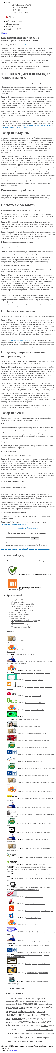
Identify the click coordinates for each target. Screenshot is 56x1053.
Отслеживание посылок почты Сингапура (38, 791)
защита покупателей (42, 549)
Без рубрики (15, 600)
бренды (17, 1007)
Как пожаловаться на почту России (36, 775)
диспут (14, 549)
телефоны (22, 1042)
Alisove (12, 17)
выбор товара (26, 1011)
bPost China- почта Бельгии (34, 897)
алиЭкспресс (30, 1003)
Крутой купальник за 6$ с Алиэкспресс (37, 740)
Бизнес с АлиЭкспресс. (24, 998)
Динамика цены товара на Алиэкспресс (37, 832)
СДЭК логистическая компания (35, 864)
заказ (38, 1015)
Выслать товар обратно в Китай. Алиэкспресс (40, 768)
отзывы (13, 1030)
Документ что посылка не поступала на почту (40, 754)
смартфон (44, 1037)
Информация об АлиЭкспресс (22, 606)
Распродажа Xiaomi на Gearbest (35, 904)
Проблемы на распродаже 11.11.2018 (26, 719)
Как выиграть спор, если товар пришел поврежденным (32, 673)
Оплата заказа (16, 616)
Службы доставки (18, 625)
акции (19, 1003)
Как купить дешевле (18, 608)
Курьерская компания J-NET (34, 761)
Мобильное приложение (20, 610)
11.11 (8, 998)
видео (23, 1008)
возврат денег (6, 549)
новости (38, 1021)
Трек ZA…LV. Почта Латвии (34, 925)
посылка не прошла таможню (21, 340)
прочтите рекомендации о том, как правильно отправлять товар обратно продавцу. (27, 126)
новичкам (4, 551)
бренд (9, 1007)
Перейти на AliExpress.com (28, 528)
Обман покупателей (18, 614)
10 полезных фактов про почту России (37, 952)
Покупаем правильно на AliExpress (24, 621)
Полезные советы (17, 623)
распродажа (49, 1033)
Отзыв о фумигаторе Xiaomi (34, 680)
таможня (11, 1041)
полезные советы (20, 551)
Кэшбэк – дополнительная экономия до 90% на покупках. (33, 867)
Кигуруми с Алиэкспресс (33, 726)
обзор (47, 1021)
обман (11, 551)
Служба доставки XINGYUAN (35, 670)
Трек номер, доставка (19, 627)
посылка (12, 1033)
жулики (31, 549)
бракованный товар (45, 1004)
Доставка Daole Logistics (33, 918)
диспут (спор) (23, 549)
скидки (9, 1038)
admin (21, 45)
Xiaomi (13, 998)
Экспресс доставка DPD (33, 696)
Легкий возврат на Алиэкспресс (24, 654)
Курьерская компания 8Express (35, 703)
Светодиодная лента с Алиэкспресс (36, 717)
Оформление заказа (18, 619)
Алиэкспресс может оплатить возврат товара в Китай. (31, 945)
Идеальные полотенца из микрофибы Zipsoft (39, 857)
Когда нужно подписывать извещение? (37, 807)
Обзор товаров (16, 612)
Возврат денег (29, 45)
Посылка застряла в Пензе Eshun (35, 733)
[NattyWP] (15, 1050)
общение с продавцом (23, 1025)
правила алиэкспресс (34, 1034)
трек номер (35, 1041)
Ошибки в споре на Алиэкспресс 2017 (26, 890)
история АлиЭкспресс (31, 1018)
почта (23, 1033)
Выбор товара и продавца (20, 604)
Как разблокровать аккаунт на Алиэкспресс (39, 911)
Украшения (37, 1001)
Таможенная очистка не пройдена (36, 747)
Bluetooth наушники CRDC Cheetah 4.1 (37, 887)
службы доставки (26, 1037)
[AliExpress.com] (4, 33)
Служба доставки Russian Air (34, 710)
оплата (44, 1025)
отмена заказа (21, 1029)
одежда (37, 1025)
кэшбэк (16, 1022)
